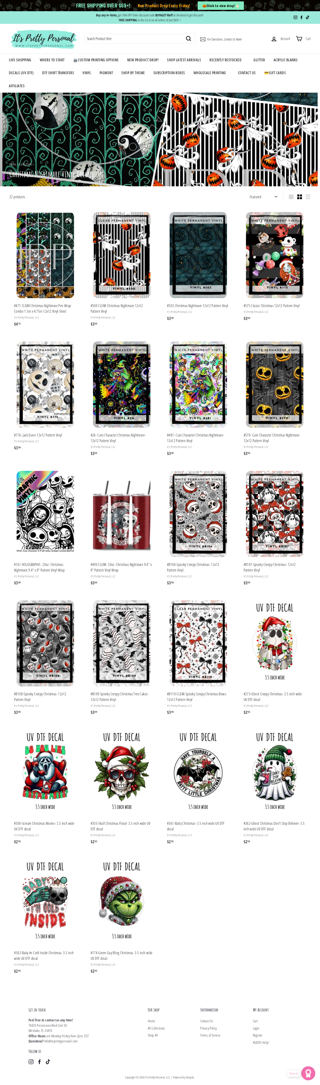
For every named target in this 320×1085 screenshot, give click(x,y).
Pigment (106, 72)
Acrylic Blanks (286, 59)
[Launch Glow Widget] (308, 1073)
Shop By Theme (133, 72)
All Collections (156, 1028)
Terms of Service (210, 1035)
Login (256, 1028)
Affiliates (17, 85)
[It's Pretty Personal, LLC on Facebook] (39, 1061)
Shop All (153, 1035)
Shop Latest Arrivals (184, 59)
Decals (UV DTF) (21, 72)
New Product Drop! (143, 59)
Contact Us (247, 72)
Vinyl (86, 72)
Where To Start (52, 59)
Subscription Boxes (169, 72)
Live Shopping (20, 59)
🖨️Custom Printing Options (96, 59)
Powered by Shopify (183, 1077)
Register (258, 1035)
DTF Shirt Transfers (58, 72)
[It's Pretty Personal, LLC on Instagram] (31, 1061)
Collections (25, 164)
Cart (255, 1021)
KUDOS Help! (261, 1042)
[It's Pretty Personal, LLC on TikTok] (47, 1061)
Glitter (259, 59)
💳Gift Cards (275, 72)
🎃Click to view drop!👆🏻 (220, 5)
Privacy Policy (208, 1028)
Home (12, 164)
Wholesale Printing (209, 72)
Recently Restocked (225, 59)
